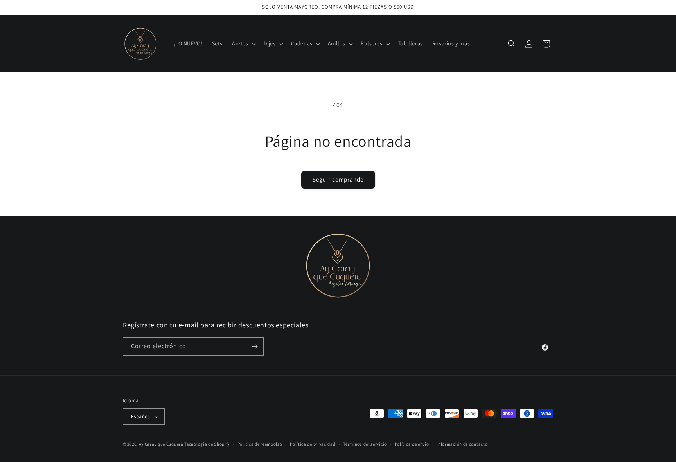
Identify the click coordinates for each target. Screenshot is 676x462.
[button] (243, 43)
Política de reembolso (259, 444)
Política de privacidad (312, 444)
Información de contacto (462, 444)
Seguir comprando (338, 179)
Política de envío (412, 444)
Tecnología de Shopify (207, 444)
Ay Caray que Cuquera (162, 444)
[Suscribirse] (254, 346)
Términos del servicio (365, 444)
